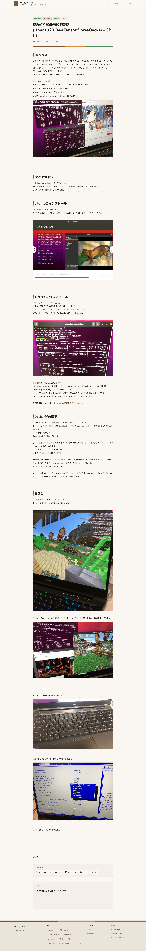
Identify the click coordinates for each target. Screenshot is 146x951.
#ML (64, 18)
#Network (51, 930)
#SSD (77, 943)
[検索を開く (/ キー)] (130, 3)
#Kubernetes (65, 943)
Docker (63, 426)
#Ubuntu (37, 18)
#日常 (62, 939)
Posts (109, 4)
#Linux (56, 18)
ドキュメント (43, 453)
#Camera (51, 943)
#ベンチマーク (53, 934)
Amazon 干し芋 (118, 937)
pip (82, 426)
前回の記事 (48, 189)
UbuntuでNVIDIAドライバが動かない (68, 403)
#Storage (51, 939)
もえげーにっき (117, 933)
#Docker (47, 18)
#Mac (71, 939)
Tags (116, 4)
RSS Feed (90, 933)
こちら (35, 449)
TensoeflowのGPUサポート (62, 309)
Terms (123, 4)
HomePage (116, 929)
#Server (67, 934)
